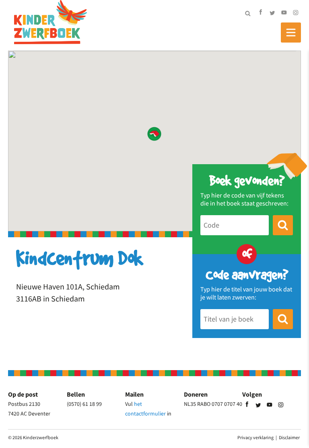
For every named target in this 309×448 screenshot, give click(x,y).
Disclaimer (289, 437)
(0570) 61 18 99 (84, 403)
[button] (154, 134)
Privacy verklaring (255, 437)
